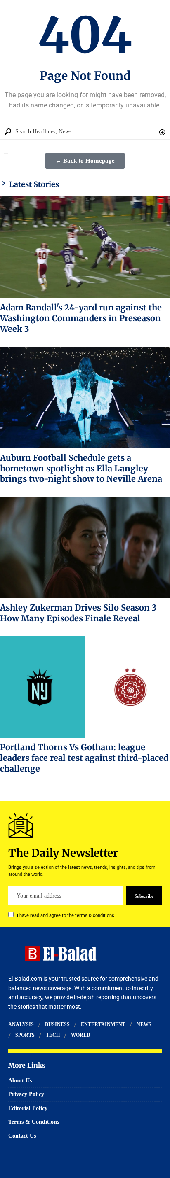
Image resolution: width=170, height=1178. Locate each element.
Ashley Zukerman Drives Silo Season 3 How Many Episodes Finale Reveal (78, 612)
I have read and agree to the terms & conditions (65, 915)
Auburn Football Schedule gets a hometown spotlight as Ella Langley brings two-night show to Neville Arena (81, 468)
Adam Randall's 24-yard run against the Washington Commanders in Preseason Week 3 (81, 318)
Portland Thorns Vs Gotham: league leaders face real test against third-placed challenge (84, 758)
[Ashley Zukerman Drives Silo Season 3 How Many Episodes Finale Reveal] (85, 547)
